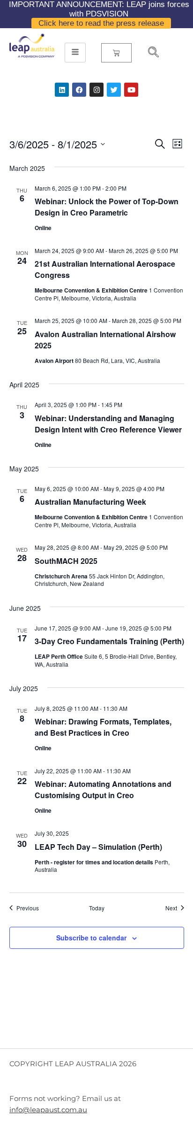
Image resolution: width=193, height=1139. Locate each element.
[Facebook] (79, 90)
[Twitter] (114, 90)
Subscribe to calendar (91, 937)
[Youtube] (131, 90)
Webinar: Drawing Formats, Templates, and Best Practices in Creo (103, 727)
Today (96, 908)
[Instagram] (96, 90)
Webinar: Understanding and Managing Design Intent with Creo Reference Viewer (108, 424)
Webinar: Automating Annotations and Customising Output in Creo (103, 789)
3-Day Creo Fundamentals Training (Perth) (109, 641)
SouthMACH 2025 (66, 560)
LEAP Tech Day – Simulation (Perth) (98, 846)
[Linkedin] (62, 90)
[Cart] (116, 52)
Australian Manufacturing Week (90, 501)
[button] (149, 53)
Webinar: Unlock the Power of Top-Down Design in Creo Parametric (106, 207)
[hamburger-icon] (75, 52)
